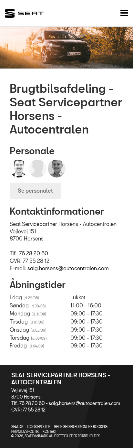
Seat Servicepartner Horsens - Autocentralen (60, 378)
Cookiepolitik (38, 427)
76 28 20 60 (33, 253)
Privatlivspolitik (25, 431)
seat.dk (17, 427)
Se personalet (35, 190)
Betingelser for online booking (80, 427)
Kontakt (50, 431)
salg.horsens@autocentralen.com (68, 268)
